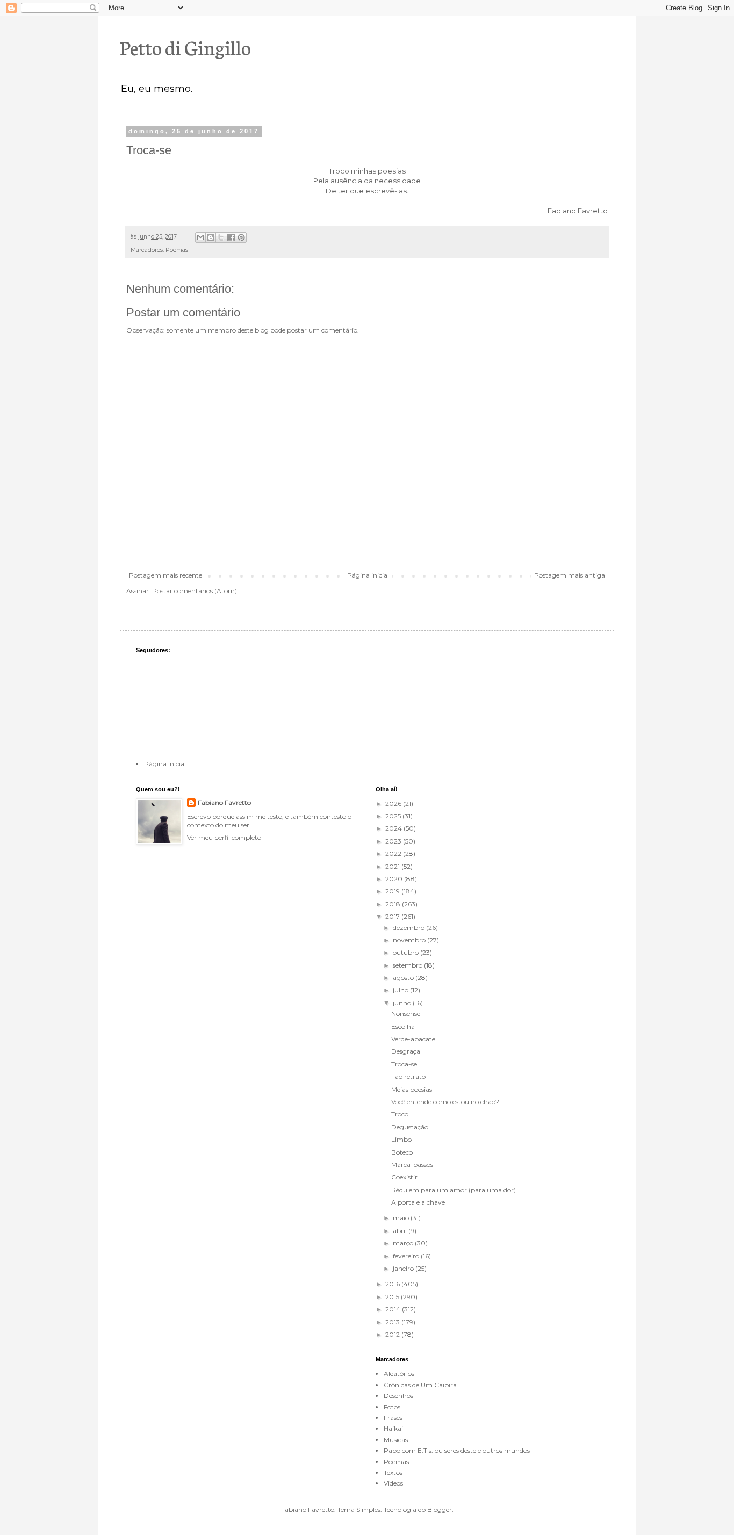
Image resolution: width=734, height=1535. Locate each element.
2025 (393, 816)
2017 (393, 916)
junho (403, 1003)
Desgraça (405, 1051)
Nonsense (405, 1014)
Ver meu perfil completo (224, 837)
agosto (404, 978)
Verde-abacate (413, 1039)
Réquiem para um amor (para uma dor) (453, 1190)
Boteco (402, 1152)
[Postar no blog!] (210, 237)
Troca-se (404, 1064)
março (404, 1243)
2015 (393, 1297)
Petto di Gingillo (185, 46)
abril (400, 1231)
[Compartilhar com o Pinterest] (241, 237)
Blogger (439, 1509)
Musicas (396, 1440)
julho (401, 990)
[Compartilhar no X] (220, 237)
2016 (393, 1284)
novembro (410, 940)
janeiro (404, 1268)
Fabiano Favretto (224, 802)
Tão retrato (408, 1076)
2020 (394, 879)
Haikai (393, 1428)
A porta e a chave (418, 1202)
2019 (393, 891)
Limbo (401, 1139)
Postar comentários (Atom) (194, 591)
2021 (393, 866)
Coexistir (404, 1177)
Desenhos (398, 1396)
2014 (393, 1309)
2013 (393, 1322)
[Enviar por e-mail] (200, 237)
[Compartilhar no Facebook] (231, 237)
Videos (393, 1483)
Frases (393, 1418)
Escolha (403, 1026)
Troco (399, 1114)
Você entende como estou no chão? (445, 1102)
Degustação (409, 1127)
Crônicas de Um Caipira (420, 1385)
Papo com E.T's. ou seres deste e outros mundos (457, 1450)
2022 (394, 853)
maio (402, 1218)
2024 (394, 828)
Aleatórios (399, 1374)
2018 (393, 904)
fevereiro (407, 1256)
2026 (394, 803)
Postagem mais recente (165, 575)
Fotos (392, 1407)
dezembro (409, 928)
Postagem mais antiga (569, 575)
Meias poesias (411, 1089)
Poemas (176, 250)
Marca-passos (412, 1165)
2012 (393, 1334)
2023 (394, 841)
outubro (406, 952)
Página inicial (368, 575)
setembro (408, 965)
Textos (393, 1472)
